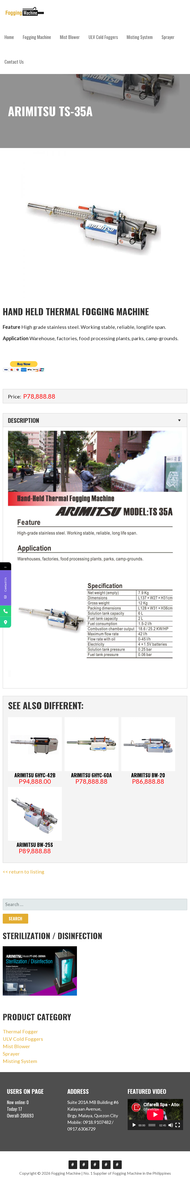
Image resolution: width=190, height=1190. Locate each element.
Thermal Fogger (20, 1031)
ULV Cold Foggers (103, 37)
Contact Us (14, 61)
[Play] (134, 1125)
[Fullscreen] (177, 1125)
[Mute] (170, 1125)
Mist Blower (70, 37)
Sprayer (168, 37)
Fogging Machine (37, 37)
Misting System (140, 37)
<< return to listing (23, 871)
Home (9, 37)
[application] (155, 1114)
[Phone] (5, 611)
